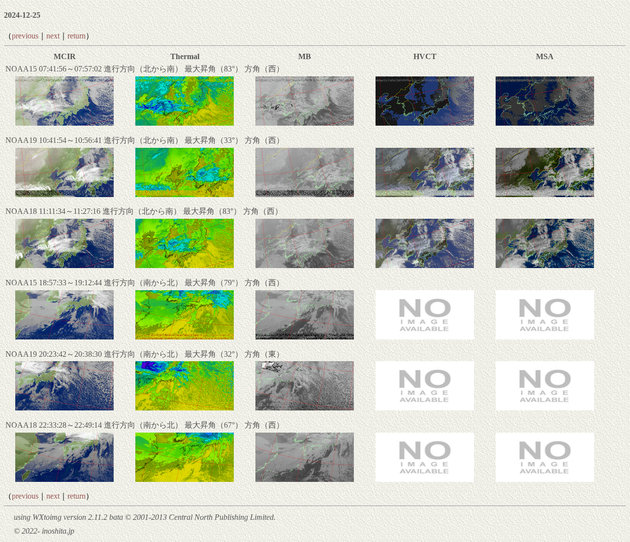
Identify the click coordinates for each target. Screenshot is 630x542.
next (53, 36)
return (76, 36)
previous (25, 36)
